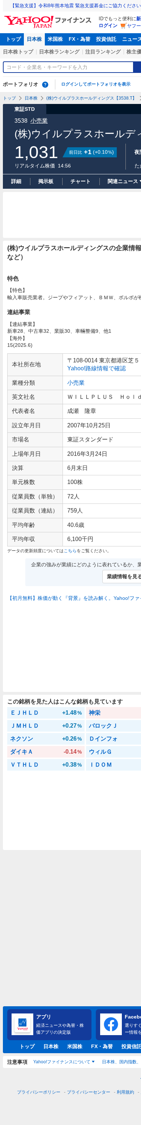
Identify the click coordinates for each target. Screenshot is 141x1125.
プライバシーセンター (88, 1092)
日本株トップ (18, 51)
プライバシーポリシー (38, 1092)
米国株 (55, 39)
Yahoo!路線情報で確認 (96, 368)
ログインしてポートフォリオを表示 (96, 84)
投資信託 (106, 39)
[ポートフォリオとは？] (45, 84)
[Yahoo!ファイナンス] (49, 18)
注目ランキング (103, 51)
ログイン (108, 25)
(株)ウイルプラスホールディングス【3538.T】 (91, 98)
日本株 (34, 39)
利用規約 (125, 1092)
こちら (70, 550)
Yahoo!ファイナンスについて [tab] (61, 1061)
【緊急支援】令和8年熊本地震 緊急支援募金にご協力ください (75, 5)
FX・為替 (79, 39)
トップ (13, 39)
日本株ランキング (59, 51)
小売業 (39, 121)
